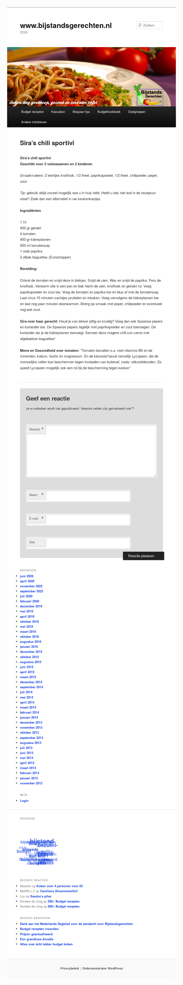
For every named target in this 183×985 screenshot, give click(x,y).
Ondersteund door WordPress (102, 968)
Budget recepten (32, 111)
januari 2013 (29, 778)
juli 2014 (26, 692)
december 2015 (31, 651)
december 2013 (31, 722)
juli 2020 (26, 596)
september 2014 (31, 687)
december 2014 (31, 682)
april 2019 (27, 616)
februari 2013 (29, 772)
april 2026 (27, 581)
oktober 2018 (29, 621)
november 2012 (31, 783)
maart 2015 (28, 677)
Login (24, 800)
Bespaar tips (81, 111)
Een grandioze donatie (36, 939)
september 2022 (31, 591)
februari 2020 (29, 601)
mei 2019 (26, 611)
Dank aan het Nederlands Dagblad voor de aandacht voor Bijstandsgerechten (76, 923)
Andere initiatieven (34, 122)
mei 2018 (26, 626)
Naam (36, 495)
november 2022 (31, 586)
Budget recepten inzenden (39, 928)
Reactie (36, 429)
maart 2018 (28, 631)
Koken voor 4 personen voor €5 (59, 886)
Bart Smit (36, 857)
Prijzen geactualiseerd (36, 934)
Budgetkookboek (109, 111)
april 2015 (27, 672)
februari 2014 (29, 712)
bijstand (43, 841)
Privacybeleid (69, 968)
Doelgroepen (136, 111)
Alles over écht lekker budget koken (46, 944)
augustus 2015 (30, 662)
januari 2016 (29, 646)
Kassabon (58, 111)
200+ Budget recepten (64, 901)
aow (33, 844)
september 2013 (31, 737)
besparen (45, 859)
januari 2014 (29, 717)
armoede (30, 850)
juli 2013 (26, 747)
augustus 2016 (30, 641)
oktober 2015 (29, 657)
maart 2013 (28, 767)
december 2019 (31, 606)
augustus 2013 (30, 742)
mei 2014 (26, 697)
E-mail (36, 518)
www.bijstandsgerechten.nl (66, 25)
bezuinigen (45, 850)
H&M (23, 846)
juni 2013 (26, 752)
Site (32, 542)
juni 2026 (26, 576)
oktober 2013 (29, 732)
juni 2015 (26, 667)
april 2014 (27, 702)
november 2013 (31, 727)
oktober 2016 (29, 636)
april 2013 (27, 762)
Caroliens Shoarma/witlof (58, 891)
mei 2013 (26, 757)
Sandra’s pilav (40, 896)
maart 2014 (28, 707)
